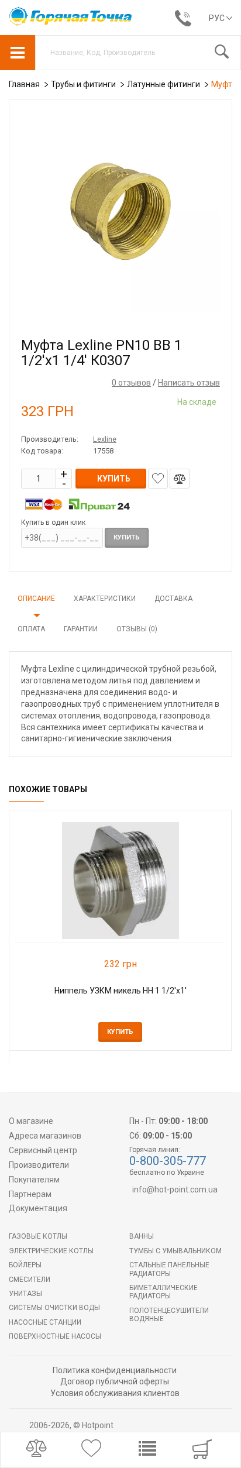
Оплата (31, 629)
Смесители (29, 1280)
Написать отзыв (189, 382)
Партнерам (30, 1194)
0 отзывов (131, 382)
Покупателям (34, 1179)
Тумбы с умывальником (175, 1251)
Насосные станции (45, 1322)
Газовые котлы (38, 1236)
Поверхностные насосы (55, 1336)
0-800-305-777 (167, 1161)
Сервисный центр (43, 1150)
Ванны (141, 1236)
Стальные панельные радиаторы (169, 1269)
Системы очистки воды (54, 1308)
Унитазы (25, 1294)
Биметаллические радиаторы (163, 1292)
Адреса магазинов (45, 1135)
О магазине (31, 1121)
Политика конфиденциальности (115, 1370)
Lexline (104, 439)
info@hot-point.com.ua (175, 1189)
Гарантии (81, 629)
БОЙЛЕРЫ (25, 1265)
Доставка (173, 598)
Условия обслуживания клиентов (115, 1393)
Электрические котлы (51, 1251)
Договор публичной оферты (114, 1381)
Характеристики (105, 598)
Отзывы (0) (136, 629)
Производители (39, 1165)
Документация (38, 1208)
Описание (36, 598)
